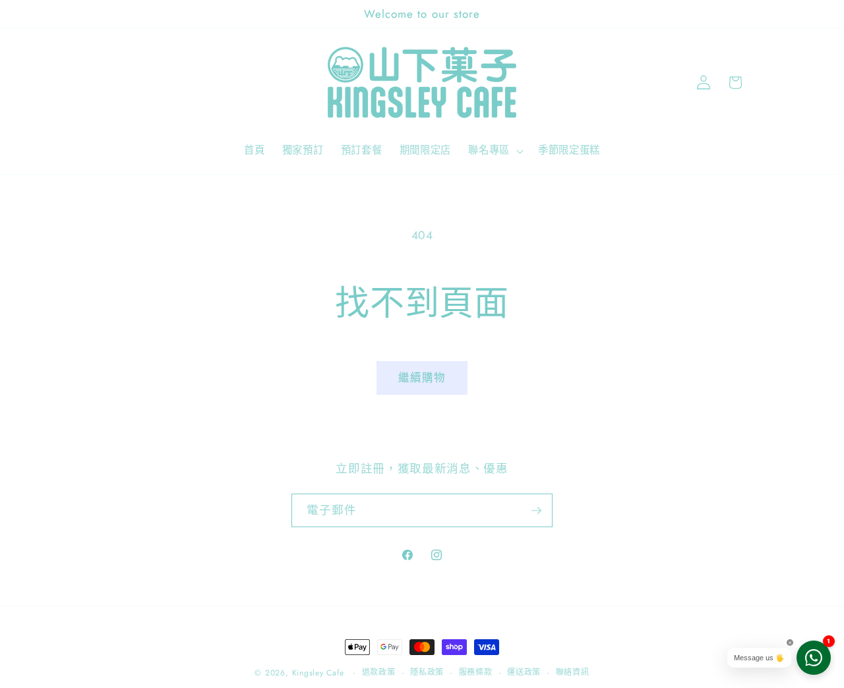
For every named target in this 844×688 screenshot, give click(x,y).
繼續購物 (422, 378)
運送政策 (524, 672)
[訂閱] (536, 511)
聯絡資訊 (572, 672)
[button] (494, 151)
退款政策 (379, 672)
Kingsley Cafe (318, 673)
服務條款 (476, 672)
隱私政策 (427, 672)
